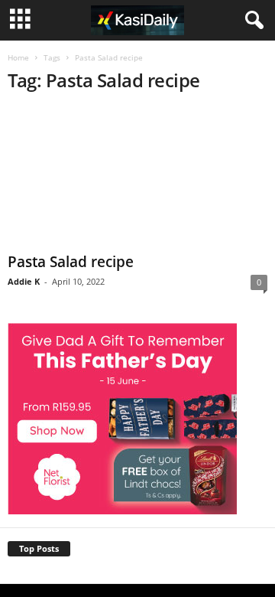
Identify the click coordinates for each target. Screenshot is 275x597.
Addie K (24, 281)
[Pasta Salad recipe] (137, 177)
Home (18, 57)
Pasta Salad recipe (71, 262)
